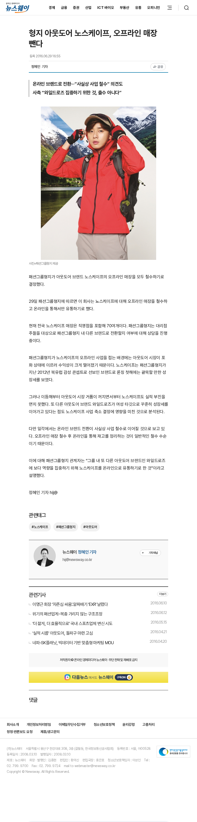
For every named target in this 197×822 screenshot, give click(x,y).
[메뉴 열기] (169, 7)
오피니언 (153, 8)
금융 (64, 8)
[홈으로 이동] (17, 7)
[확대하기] (98, 110)
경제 (52, 8)
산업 (88, 8)
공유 (160, 67)
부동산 (124, 8)
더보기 (162, 594)
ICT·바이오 (105, 8)
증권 (76, 8)
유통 (138, 8)
